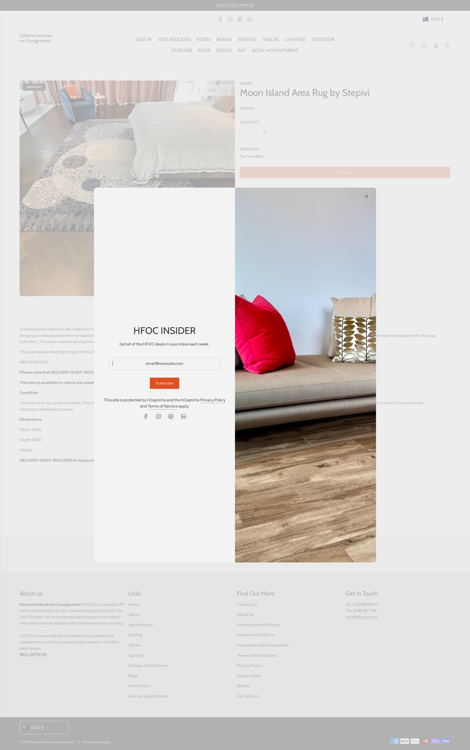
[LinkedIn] (183, 416)
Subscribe (164, 383)
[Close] (366, 196)
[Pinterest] (171, 416)
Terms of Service (163, 406)
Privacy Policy (212, 399)
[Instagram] (158, 416)
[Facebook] (146, 416)
